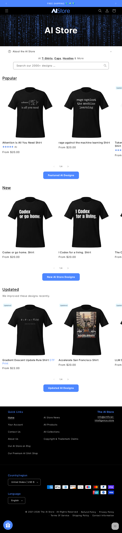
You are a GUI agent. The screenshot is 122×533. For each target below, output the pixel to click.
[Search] (105, 65)
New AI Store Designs (61, 276)
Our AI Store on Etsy (19, 446)
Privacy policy (106, 512)
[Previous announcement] (6, 3)
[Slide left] (54, 166)
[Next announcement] (115, 3)
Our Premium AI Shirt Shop (23, 453)
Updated (10, 289)
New (6, 187)
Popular (9, 78)
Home (11, 417)
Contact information (103, 515)
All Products (50, 424)
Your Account (15, 424)
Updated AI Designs (61, 387)
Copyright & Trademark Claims (61, 438)
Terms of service (60, 515)
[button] (6, 10)
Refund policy (88, 512)
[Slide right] (67, 166)
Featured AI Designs (61, 175)
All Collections (51, 431)
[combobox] (60, 65)
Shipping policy (80, 515)
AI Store (50, 512)
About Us (13, 438)
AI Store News (52, 417)
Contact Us (14, 431)
